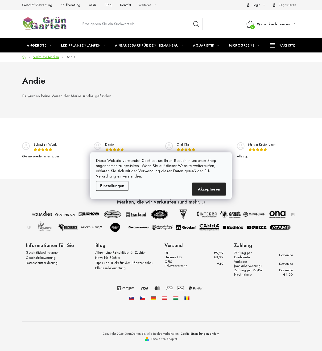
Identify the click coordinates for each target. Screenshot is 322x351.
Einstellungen (112, 185)
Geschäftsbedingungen (42, 252)
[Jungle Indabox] (116, 227)
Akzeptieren (209, 189)
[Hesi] (182, 214)
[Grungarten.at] (164, 297)
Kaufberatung (70, 5)
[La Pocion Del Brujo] (229, 214)
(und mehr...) (191, 202)
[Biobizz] (257, 227)
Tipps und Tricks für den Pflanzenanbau (124, 262)
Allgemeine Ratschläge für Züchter (120, 252)
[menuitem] (39, 45)
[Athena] (64, 214)
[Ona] (277, 214)
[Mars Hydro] (92, 227)
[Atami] (281, 227)
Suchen (196, 24)
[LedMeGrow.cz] (142, 297)
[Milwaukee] (253, 214)
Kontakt (125, 5)
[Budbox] (234, 227)
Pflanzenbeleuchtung (110, 268)
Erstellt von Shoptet (164, 339)
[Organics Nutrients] (45, 227)
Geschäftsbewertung (37, 5)
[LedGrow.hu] (175, 297)
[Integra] (206, 214)
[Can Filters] (112, 214)
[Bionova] (88, 214)
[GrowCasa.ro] (187, 297)
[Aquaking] (41, 214)
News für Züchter (108, 257)
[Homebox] (139, 227)
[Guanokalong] (163, 227)
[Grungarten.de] (153, 297)
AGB (92, 5)
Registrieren (287, 5)
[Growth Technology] (159, 214)
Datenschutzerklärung (42, 262)
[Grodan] (186, 227)
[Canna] (210, 227)
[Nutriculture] (69, 227)
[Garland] (135, 214)
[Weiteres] (283, 45)
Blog (108, 5)
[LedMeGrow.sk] (131, 297)
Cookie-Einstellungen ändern (200, 334)
